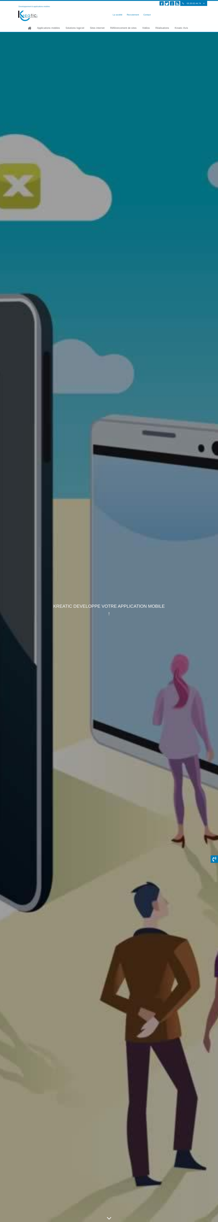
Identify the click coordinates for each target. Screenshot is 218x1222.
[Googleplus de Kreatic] (172, 3)
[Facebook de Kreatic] (161, 3)
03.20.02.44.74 (194, 3)
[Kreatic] (28, 16)
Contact (147, 14)
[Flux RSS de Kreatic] (177, 3)
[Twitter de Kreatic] (167, 3)
